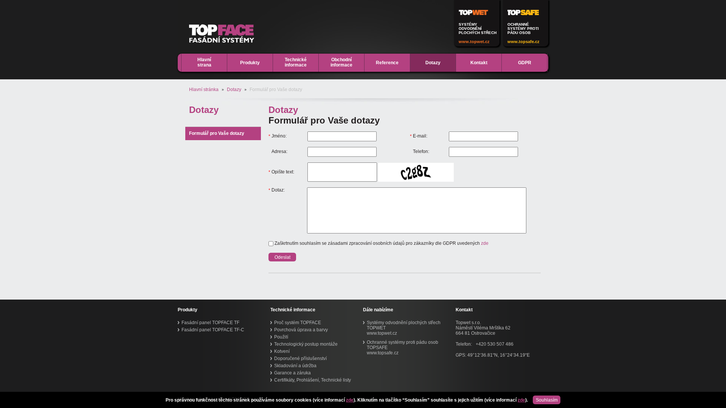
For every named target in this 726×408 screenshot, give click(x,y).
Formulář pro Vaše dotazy (216, 133)
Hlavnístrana (204, 62)
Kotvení (282, 351)
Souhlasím (547, 400)
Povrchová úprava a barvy (301, 329)
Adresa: (279, 151)
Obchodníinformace (341, 62)
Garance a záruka (292, 373)
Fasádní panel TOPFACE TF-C (213, 329)
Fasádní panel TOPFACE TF (210, 322)
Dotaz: (276, 190)
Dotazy (433, 62)
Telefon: (421, 151)
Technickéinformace (296, 62)
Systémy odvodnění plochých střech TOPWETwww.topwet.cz (404, 328)
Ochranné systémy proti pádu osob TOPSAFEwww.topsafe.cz (402, 347)
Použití (281, 337)
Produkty (250, 62)
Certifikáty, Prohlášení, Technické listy (312, 380)
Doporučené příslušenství (300, 358)
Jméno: (277, 136)
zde (350, 400)
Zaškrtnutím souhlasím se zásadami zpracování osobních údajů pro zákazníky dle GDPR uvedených (381, 243)
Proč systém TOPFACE (297, 322)
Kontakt (478, 62)
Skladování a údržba (295, 365)
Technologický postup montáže (306, 344)
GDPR (524, 62)
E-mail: (418, 136)
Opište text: (281, 172)
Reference (387, 62)
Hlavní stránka (204, 89)
